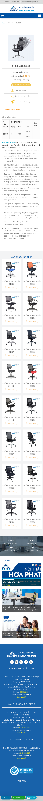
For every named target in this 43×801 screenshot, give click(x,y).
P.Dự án (7, 798)
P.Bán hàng (20, 798)
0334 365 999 (24, 728)
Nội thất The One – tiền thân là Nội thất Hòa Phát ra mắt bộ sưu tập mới (20, 608)
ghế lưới (11, 174)
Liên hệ (27, 76)
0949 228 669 (24, 753)
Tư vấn (31, 797)
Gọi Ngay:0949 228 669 (22, 85)
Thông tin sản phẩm (11, 109)
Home (4, 23)
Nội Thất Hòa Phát (11, 582)
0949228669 (25, 692)
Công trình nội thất (30, 2)
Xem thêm (11, 287)
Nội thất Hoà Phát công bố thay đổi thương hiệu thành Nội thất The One (20, 635)
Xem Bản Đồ (21, 697)
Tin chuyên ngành (12, 2)
